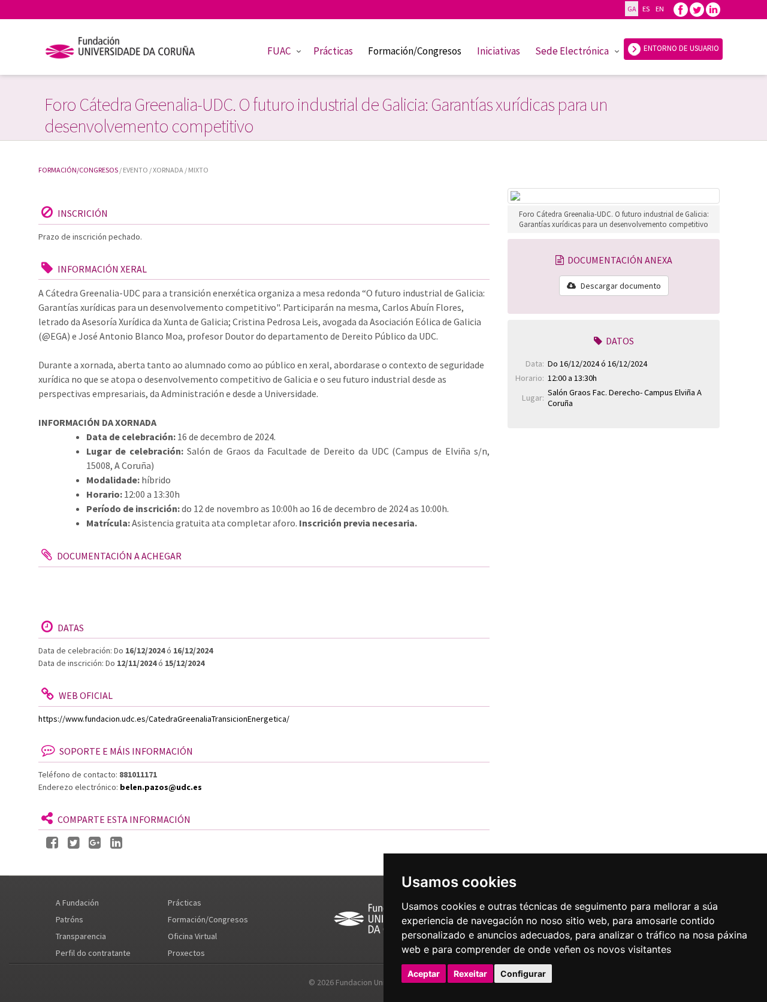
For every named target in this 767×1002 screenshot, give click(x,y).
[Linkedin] (713, 9)
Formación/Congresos (414, 50)
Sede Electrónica (572, 50)
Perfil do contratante (93, 952)
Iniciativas (498, 50)
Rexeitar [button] (470, 973)
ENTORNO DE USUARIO (680, 48)
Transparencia (81, 936)
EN (659, 8)
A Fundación (77, 902)
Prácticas (333, 50)
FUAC (279, 50)
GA (631, 8)
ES (645, 8)
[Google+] (95, 843)
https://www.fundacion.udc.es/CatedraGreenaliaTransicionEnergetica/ (163, 718)
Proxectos (186, 952)
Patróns (69, 919)
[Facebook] (681, 9)
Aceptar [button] (423, 973)
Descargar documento (620, 285)
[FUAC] (128, 50)
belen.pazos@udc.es (161, 787)
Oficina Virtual (192, 936)
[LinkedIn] (116, 843)
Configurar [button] (523, 973)
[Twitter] (697, 9)
